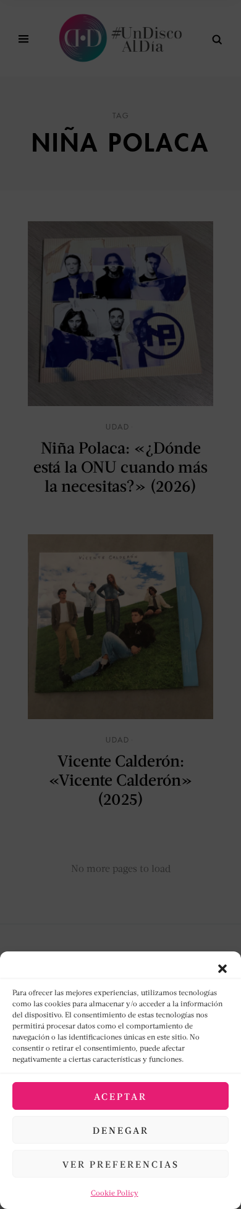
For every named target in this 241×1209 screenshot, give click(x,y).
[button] (222, 967)
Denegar (121, 1130)
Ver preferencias (120, 1164)
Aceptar (120, 1096)
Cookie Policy (114, 1192)
